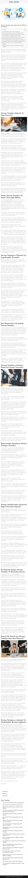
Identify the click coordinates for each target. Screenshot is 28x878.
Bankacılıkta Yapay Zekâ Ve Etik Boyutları (13, 804)
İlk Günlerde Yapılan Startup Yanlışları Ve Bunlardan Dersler (14, 41)
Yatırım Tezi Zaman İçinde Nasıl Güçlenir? (13, 861)
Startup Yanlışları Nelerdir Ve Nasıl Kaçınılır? (11, 31)
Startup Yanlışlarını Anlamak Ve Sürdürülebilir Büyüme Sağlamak (13, 46)
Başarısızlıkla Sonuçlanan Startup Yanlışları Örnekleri (12, 38)
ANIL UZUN (20, 876)
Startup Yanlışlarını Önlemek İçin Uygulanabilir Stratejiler (13, 34)
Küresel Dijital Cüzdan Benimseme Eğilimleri (13, 802)
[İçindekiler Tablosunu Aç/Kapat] (24, 30)
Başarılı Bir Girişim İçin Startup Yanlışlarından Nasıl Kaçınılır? (12, 43)
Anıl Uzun (14, 2)
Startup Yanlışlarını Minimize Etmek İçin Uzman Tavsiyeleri (13, 37)
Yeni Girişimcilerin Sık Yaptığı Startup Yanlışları (11, 35)
